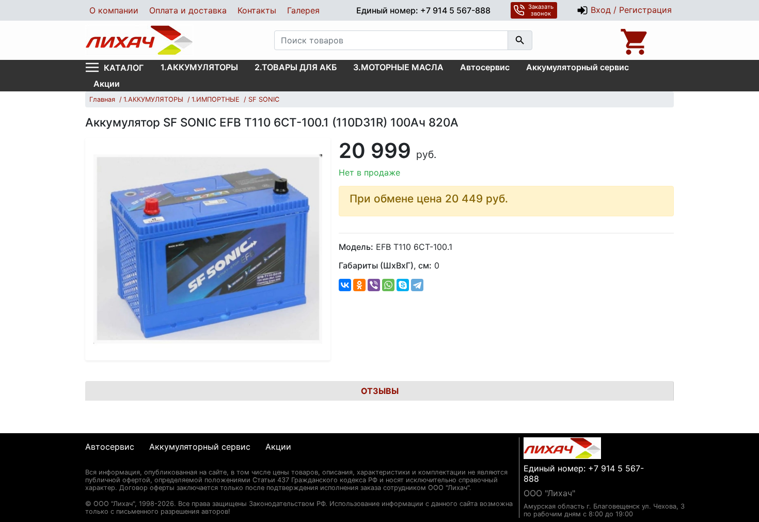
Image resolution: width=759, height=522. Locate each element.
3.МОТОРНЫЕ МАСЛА (398, 67)
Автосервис (485, 67)
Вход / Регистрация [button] (630, 10)
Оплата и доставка (188, 10)
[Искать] (520, 40)
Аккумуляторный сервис (577, 67)
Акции (106, 83)
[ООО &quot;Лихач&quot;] (139, 40)
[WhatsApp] (388, 285)
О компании (113, 10)
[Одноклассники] (359, 285)
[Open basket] (635, 40)
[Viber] (374, 285)
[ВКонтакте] (345, 285)
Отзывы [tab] (380, 391)
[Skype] (403, 285)
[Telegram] (417, 285)
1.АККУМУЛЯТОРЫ (199, 67)
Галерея (303, 10)
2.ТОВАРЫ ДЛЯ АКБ (296, 67)
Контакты (257, 10)
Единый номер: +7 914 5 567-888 (423, 10)
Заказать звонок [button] (541, 10)
